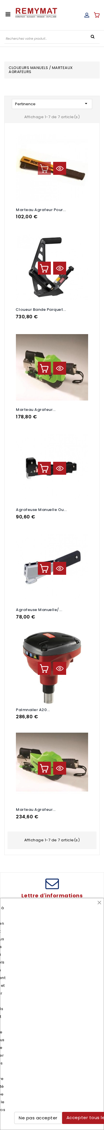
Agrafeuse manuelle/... (39, 609)
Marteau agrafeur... (36, 409)
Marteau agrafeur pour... (41, 209)
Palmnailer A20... (33, 710)
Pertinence (52, 104)
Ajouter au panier (44, 168)
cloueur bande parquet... (41, 309)
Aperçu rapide (59, 168)
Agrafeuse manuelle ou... (41, 509)
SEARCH (92, 36)
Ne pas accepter (38, 1118)
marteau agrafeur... (36, 809)
